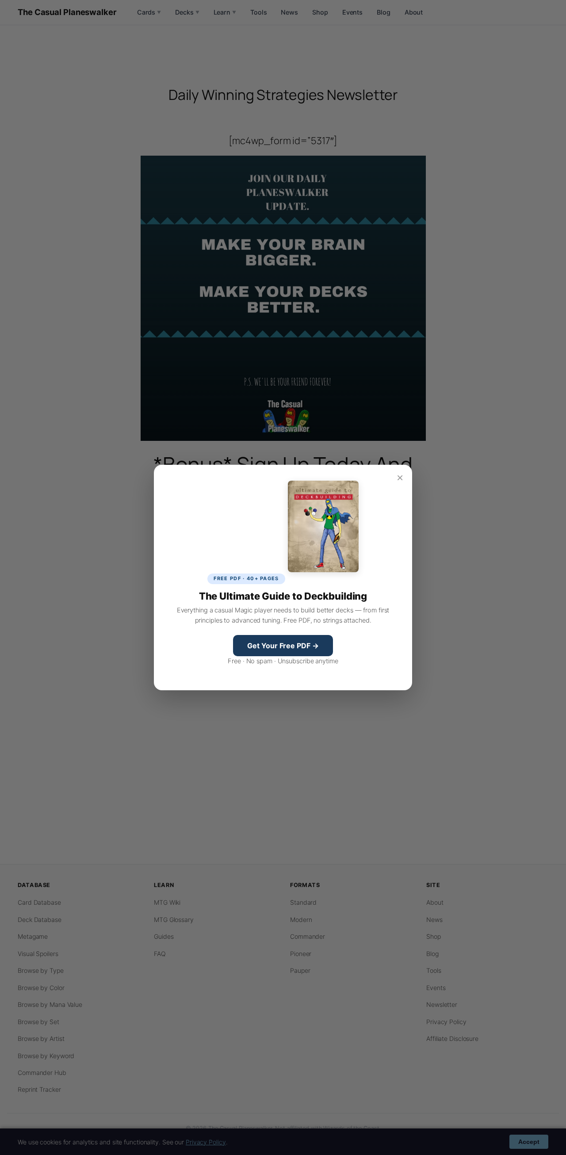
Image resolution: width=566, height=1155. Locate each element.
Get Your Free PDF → (282, 645)
